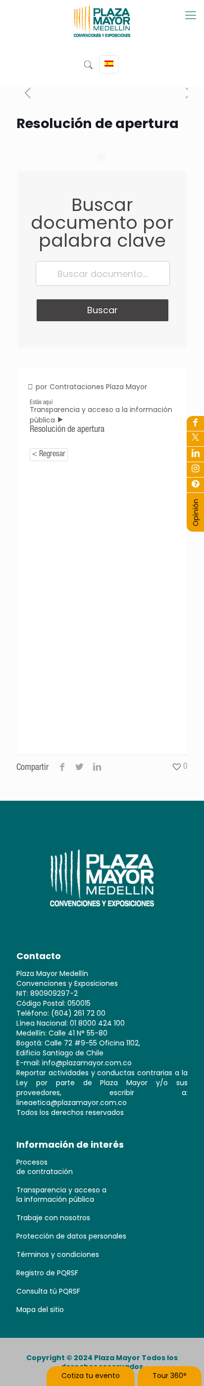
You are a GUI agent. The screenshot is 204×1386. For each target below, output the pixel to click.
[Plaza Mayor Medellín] (102, 28)
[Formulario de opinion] (196, 524)
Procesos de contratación (44, 1167)
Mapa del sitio (40, 1310)
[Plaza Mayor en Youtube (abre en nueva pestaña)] (195, 454)
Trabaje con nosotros (53, 1218)
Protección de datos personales (71, 1236)
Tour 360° (170, 1376)
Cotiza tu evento (90, 1376)
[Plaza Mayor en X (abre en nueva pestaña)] (195, 438)
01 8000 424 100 (97, 1023)
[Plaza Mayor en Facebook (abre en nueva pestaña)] (195, 423)
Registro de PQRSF (47, 1273)
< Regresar (48, 455)
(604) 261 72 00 (78, 1013)
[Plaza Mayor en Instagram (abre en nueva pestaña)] (195, 469)
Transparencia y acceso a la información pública (61, 1194)
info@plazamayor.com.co (87, 1063)
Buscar (102, 310)
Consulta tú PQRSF (48, 1291)
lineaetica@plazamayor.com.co (71, 1103)
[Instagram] (195, 485)
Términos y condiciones (57, 1254)
